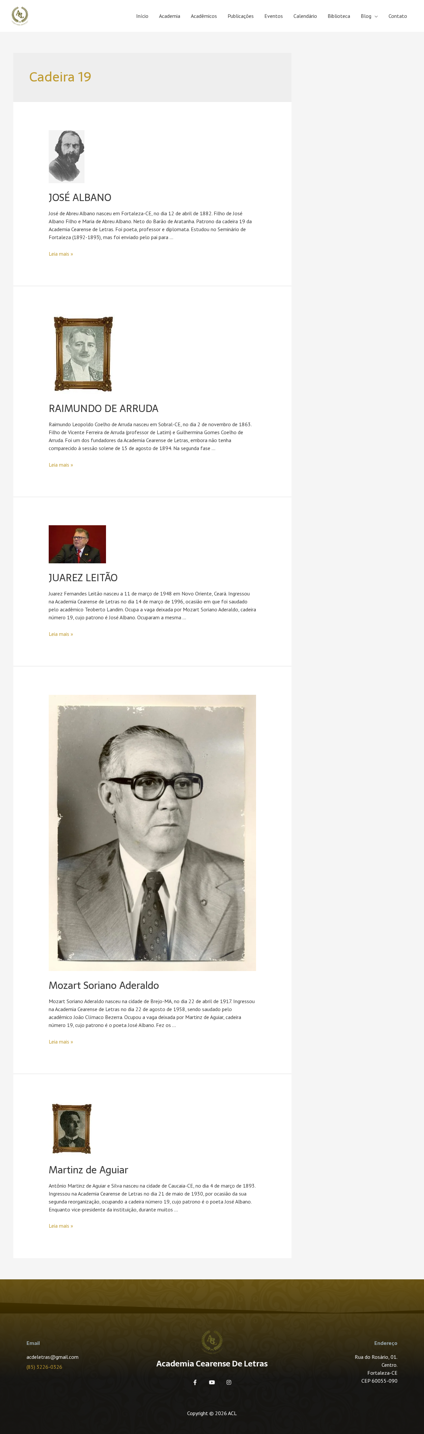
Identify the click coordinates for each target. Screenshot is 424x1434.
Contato (398, 16)
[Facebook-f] (195, 1382)
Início (142, 16)
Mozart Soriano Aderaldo (104, 985)
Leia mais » (61, 253)
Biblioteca (339, 16)
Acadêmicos (204, 16)
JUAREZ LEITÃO (83, 578)
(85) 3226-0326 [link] (44, 1366)
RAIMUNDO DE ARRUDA (103, 408)
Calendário (305, 16)
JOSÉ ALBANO (80, 197)
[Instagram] (229, 1382)
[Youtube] (212, 1382)
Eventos (273, 16)
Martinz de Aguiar (88, 1170)
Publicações (241, 16)
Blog (366, 16)
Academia (169, 16)
